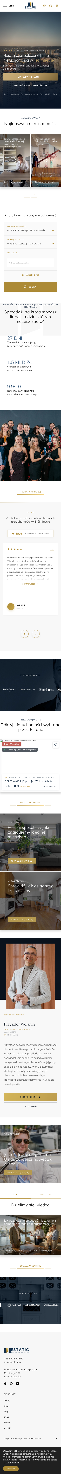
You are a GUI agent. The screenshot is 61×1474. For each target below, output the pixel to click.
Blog (6, 1406)
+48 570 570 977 (14, 1358)
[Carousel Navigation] (30, 195)
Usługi (7, 1417)
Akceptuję (10, 1468)
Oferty (7, 1400)
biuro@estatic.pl (12, 1362)
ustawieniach (13, 1462)
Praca (7, 1422)
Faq (6, 1411)
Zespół (7, 1428)
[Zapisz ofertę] (56, 745)
